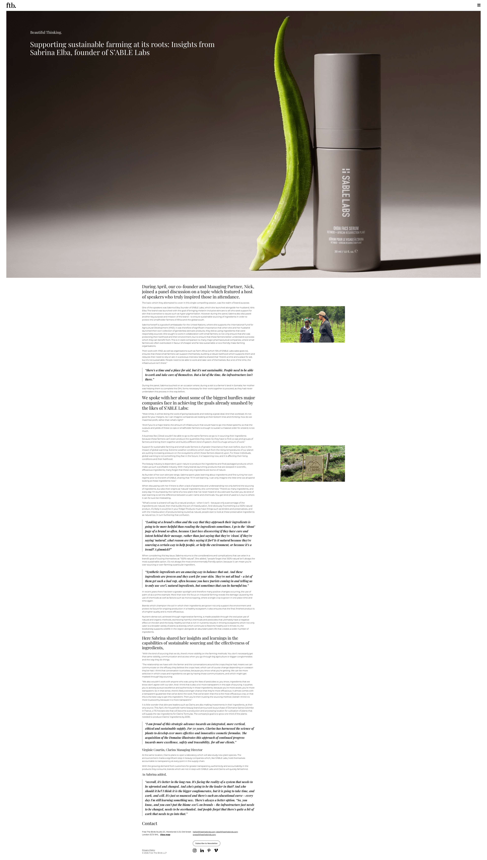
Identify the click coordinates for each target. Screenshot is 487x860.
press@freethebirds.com (204, 834)
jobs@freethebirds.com (227, 832)
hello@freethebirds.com (204, 832)
